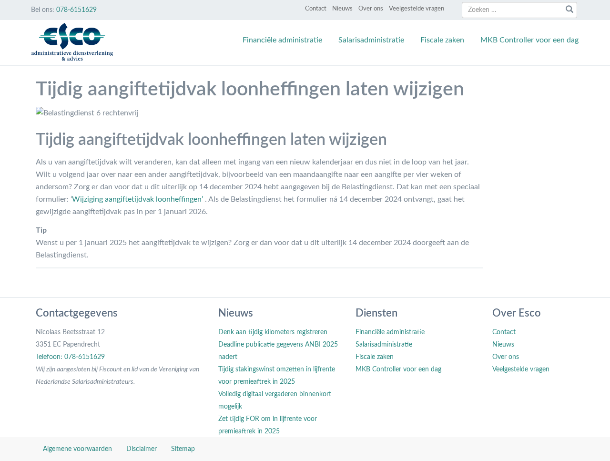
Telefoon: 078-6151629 (70, 357)
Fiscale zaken (442, 40)
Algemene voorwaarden (77, 449)
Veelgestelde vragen (416, 9)
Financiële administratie (282, 40)
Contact (315, 9)
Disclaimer (141, 449)
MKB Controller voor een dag (529, 40)
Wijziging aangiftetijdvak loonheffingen (137, 199)
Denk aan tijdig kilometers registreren (272, 332)
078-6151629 (76, 10)
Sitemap (183, 449)
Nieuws (342, 9)
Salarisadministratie (371, 40)
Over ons (370, 9)
